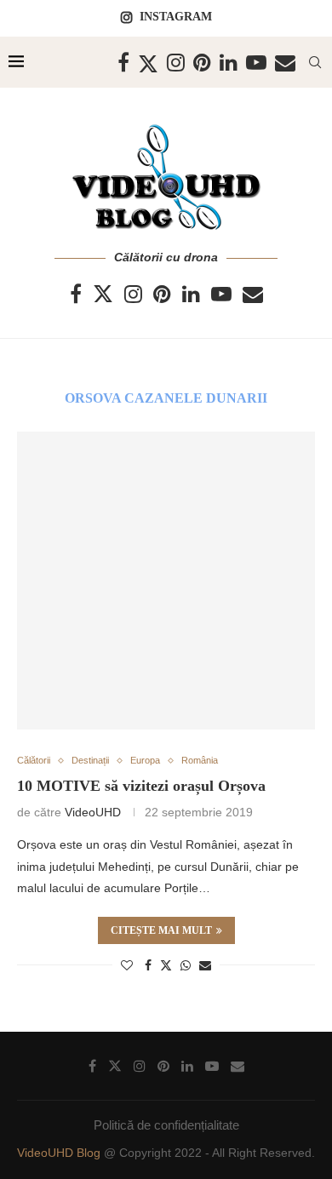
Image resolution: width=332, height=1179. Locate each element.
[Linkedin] (229, 62)
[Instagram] (176, 62)
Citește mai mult (161, 930)
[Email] (285, 62)
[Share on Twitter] (166, 965)
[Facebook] (123, 62)
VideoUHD (93, 812)
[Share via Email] (205, 965)
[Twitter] (148, 62)
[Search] (314, 62)
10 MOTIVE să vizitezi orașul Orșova (141, 785)
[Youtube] (256, 62)
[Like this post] (127, 965)
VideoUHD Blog (60, 1152)
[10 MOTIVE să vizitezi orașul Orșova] (166, 581)
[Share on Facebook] (148, 965)
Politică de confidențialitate (166, 1125)
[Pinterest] (202, 62)
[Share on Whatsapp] (185, 965)
